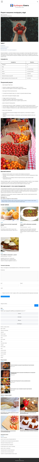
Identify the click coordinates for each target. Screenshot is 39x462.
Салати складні (3, 352)
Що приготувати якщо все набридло (7, 444)
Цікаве (2, 357)
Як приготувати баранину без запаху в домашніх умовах (20, 380)
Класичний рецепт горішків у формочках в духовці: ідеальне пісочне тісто (9, 413)
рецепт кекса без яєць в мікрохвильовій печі (8, 439)
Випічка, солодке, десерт (5, 326)
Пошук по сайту (4, 303)
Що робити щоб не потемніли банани (7, 451)
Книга (20, 5)
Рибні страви (3, 346)
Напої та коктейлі (4, 335)
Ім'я (2, 283)
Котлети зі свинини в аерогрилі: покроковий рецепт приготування (22, 365)
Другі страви (3, 328)
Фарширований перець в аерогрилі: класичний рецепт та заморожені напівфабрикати (23, 373)
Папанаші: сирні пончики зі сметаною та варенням (29, 430)
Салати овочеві (3, 350)
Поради (2, 344)
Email (21, 283)
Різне (6, 197)
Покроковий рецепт (5, 47)
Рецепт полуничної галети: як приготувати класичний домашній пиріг (8, 431)
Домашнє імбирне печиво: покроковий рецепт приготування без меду (28, 413)
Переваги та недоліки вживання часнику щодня (9, 453)
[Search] (37, 1)
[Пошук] (36, 305)
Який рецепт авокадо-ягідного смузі (7, 442)
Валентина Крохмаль (23, 227)
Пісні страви (3, 339)
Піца (1, 341)
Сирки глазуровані (4, 437)
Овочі (2, 337)
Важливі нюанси (4, 48)
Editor (2, 227)
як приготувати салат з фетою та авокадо (8, 446)
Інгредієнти (3, 45)
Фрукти (2, 355)
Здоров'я (2, 332)
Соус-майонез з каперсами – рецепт (9, 254)
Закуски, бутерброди (4, 330)
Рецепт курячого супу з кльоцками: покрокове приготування (21, 388)
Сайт (2, 288)
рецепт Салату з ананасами (5, 448)
